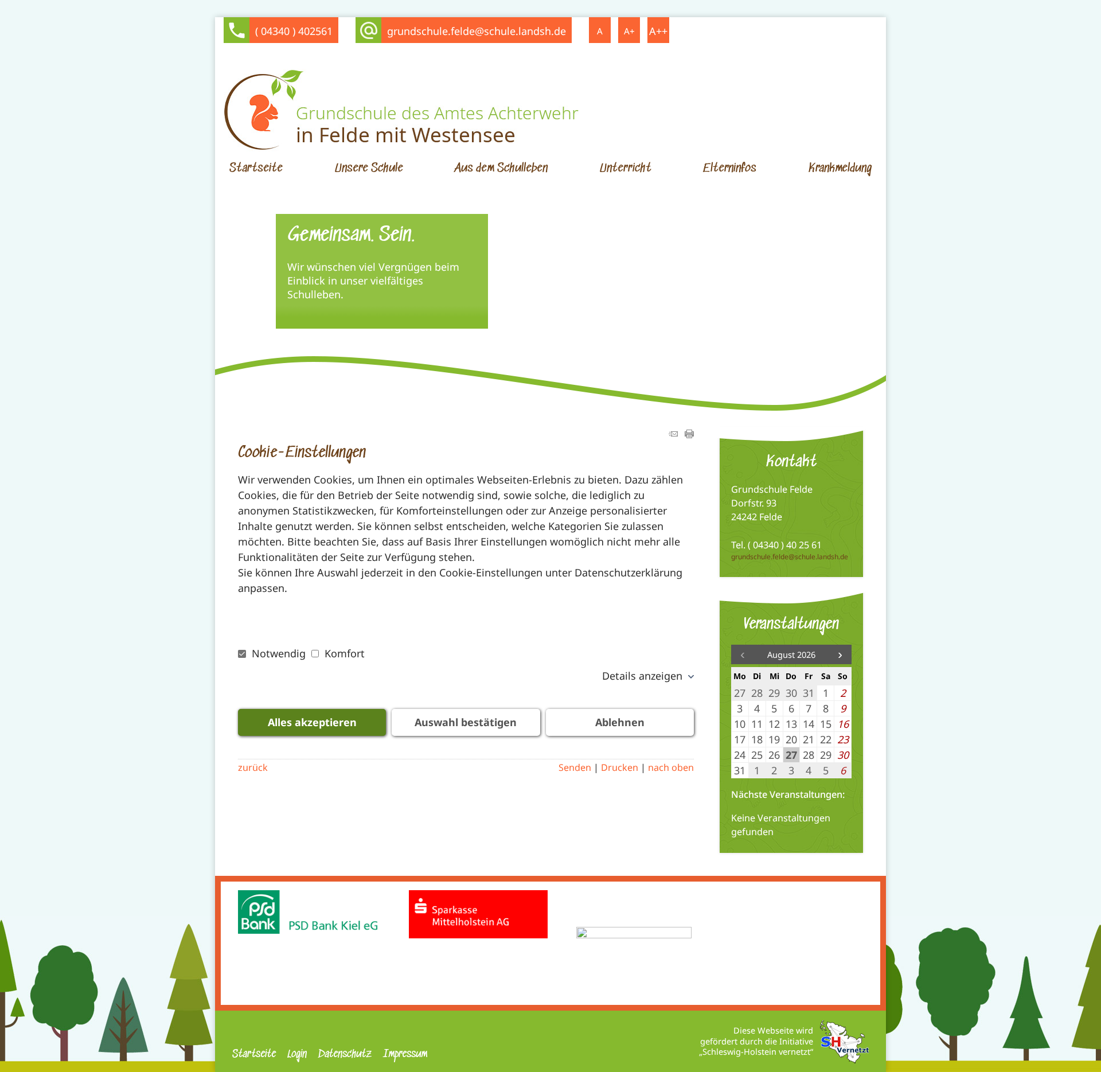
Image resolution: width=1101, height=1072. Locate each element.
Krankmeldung (840, 168)
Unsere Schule (369, 168)
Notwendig (279, 653)
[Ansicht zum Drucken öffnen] (689, 434)
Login (297, 1054)
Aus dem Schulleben (501, 168)
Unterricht (625, 168)
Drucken (619, 767)
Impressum (405, 1054)
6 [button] (573, 405)
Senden (575, 767)
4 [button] (543, 405)
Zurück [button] (232, 294)
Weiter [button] (868, 294)
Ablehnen (620, 722)
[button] (840, 654)
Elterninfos (729, 168)
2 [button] (513, 405)
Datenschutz (345, 1054)
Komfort (343, 653)
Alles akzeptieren (312, 722)
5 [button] (558, 405)
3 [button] (528, 405)
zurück (253, 767)
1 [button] (498, 405)
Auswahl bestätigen (466, 722)
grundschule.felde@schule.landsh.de (476, 31)
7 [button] (587, 405)
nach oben (671, 767)
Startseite (256, 168)
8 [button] (602, 405)
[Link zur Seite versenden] (673, 434)
